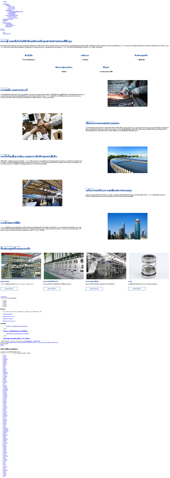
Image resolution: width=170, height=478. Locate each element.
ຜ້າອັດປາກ (49, 342)
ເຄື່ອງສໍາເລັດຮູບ (11, 14)
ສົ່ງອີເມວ (2, 344)
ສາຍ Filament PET (12, 16)
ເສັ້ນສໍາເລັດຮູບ (9, 10)
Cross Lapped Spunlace (42, 342)
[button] (9, 288)
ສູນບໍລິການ (5, 20)
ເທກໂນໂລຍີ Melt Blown (31, 342)
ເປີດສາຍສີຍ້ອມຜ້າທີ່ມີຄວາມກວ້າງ (15, 11)
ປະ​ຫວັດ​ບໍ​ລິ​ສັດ (9, 24)
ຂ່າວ (4, 21)
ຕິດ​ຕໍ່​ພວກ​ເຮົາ (9, 26)
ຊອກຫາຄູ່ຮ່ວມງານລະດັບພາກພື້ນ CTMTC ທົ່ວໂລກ (16, 338)
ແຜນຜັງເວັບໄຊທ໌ (36, 341)
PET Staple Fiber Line (13, 17)
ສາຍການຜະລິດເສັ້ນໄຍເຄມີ (12, 15)
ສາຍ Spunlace (11, 6)
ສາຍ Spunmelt (11, 9)
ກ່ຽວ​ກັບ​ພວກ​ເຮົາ (7, 22)
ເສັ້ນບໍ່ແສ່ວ (8, 5)
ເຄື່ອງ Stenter (55, 342)
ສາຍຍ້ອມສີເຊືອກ (12, 12)
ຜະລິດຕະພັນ (6, 4)
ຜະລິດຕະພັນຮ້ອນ (28, 341)
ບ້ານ (4, 32)
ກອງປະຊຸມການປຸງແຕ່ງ (8, 19)
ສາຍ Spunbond (11, 7)
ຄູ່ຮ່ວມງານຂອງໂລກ (10, 25)
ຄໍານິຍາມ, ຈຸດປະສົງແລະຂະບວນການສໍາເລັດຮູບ (15, 331)
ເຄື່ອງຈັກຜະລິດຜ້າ (22, 342)
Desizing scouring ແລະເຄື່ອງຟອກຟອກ (9, 342)
